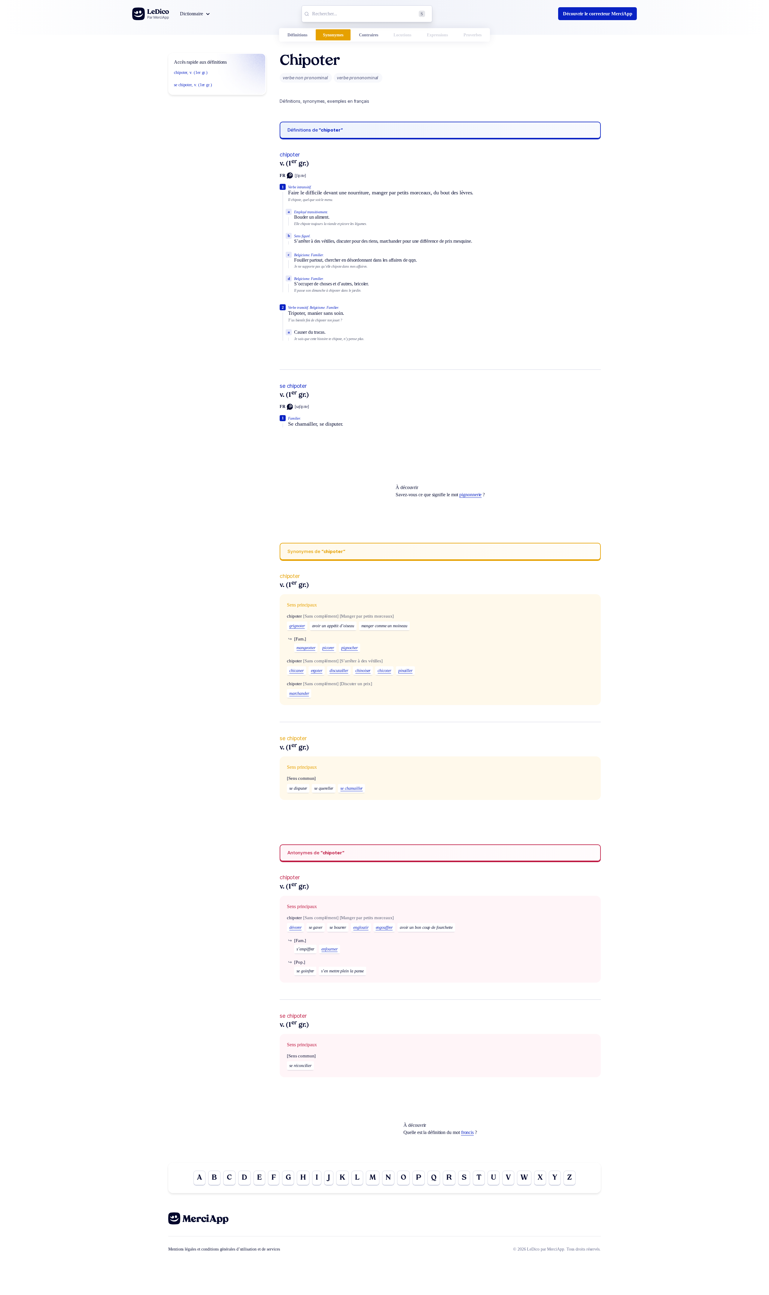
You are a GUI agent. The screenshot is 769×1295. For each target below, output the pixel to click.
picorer (328, 648)
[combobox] (367, 13)
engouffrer (384, 927)
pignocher (349, 648)
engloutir (360, 927)
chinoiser (362, 670)
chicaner (296, 670)
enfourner (329, 949)
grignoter (297, 626)
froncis (467, 1132)
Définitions (297, 35)
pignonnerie (470, 494)
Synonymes (333, 35)
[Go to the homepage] (150, 14)
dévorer (295, 927)
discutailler (339, 670)
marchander (299, 693)
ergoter (316, 670)
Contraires (368, 35)
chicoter (384, 670)
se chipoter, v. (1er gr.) (193, 85)
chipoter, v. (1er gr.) (191, 72)
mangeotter (305, 648)
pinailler (405, 670)
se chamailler (351, 788)
